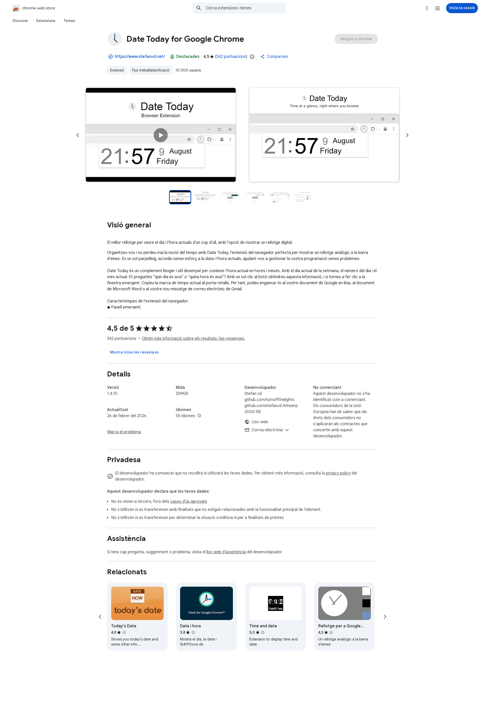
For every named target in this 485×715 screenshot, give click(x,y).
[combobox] (246, 8)
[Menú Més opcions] (427, 8)
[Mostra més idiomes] (199, 416)
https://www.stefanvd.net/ (140, 56)
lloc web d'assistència (226, 552)
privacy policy (338, 473)
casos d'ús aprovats (188, 501)
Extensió (117, 70)
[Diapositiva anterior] (78, 135)
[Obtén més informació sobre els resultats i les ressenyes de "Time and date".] (263, 632)
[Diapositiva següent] (407, 135)
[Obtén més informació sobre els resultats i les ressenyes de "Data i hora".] (193, 632)
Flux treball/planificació (150, 70)
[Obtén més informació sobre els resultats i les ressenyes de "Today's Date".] (124, 632)
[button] (437, 8)
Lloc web (260, 421)
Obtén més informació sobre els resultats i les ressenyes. (193, 338)
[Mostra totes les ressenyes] (134, 352)
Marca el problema (124, 432)
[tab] (20, 20)
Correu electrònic (267, 430)
